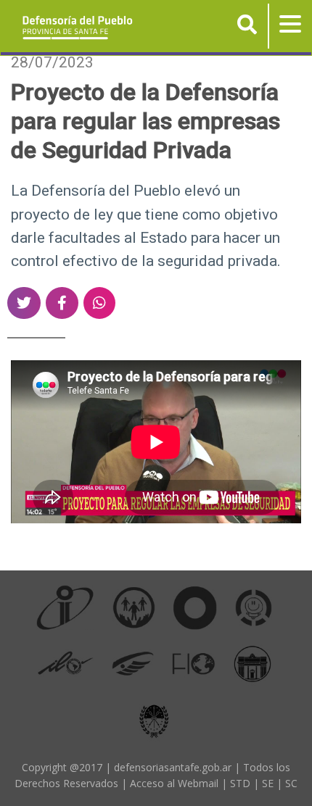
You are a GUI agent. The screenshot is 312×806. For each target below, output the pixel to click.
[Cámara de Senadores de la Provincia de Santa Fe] (154, 719)
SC (291, 783)
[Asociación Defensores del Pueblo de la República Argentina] (133, 663)
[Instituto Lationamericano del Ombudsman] (65, 663)
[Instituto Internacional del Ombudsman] (65, 607)
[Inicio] (72, 27)
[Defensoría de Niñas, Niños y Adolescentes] (253, 607)
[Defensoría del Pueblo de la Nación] (133, 607)
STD (240, 783)
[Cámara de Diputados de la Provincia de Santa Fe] (252, 663)
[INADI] (195, 607)
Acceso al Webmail (174, 783)
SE (268, 783)
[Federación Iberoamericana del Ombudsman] (193, 663)
